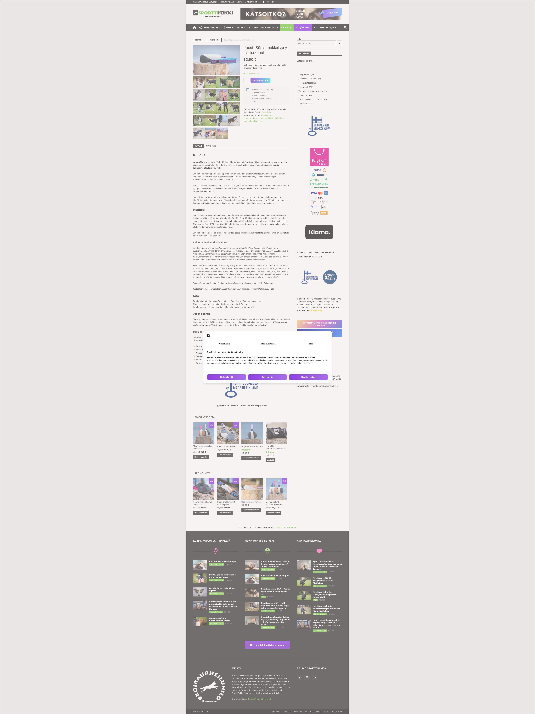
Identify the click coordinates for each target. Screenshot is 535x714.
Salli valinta (267, 377)
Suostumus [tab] (224, 344)
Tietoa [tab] (310, 344)
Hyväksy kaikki (308, 377)
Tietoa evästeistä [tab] (267, 344)
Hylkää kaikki (226, 377)
